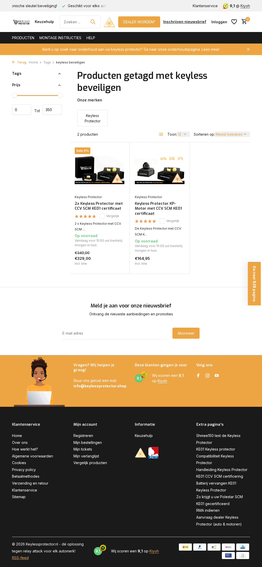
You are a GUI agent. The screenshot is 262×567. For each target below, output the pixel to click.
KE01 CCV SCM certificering (219, 476)
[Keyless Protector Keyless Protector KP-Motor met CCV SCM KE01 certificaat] (159, 169)
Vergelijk (112, 216)
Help (90, 38)
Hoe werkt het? (25, 449)
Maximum (52, 109)
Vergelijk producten (90, 463)
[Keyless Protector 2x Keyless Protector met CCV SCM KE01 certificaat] (99, 169)
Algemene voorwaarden (32, 456)
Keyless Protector (88, 197)
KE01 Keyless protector (215, 449)
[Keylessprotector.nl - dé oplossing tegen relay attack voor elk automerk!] (22, 22)
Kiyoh (245, 6)
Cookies (19, 463)
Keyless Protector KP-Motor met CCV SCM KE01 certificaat (158, 208)
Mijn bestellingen (87, 442)
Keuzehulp (44, 21)
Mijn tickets (82, 449)
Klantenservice (205, 6)
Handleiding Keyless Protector (221, 469)
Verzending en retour (30, 483)
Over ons (20, 442)
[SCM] (109, 22)
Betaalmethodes (25, 476)
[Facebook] (198, 376)
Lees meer (211, 49)
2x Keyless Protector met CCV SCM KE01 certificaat (99, 206)
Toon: (172, 134)
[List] (161, 134)
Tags (47, 62)
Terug (21, 62)
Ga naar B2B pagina (254, 284)
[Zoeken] (93, 21)
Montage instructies (60, 38)
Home (33, 62)
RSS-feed (20, 557)
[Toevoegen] (115, 264)
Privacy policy (24, 469)
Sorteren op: (204, 134)
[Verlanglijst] (234, 22)
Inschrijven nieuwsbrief (184, 21)
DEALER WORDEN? (139, 22)
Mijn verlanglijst (86, 456)
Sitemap (19, 497)
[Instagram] (207, 376)
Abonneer (186, 333)
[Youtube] (217, 376)
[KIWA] (153, 452)
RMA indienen (208, 510)
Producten (23, 38)
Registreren (83, 435)
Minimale (21, 109)
